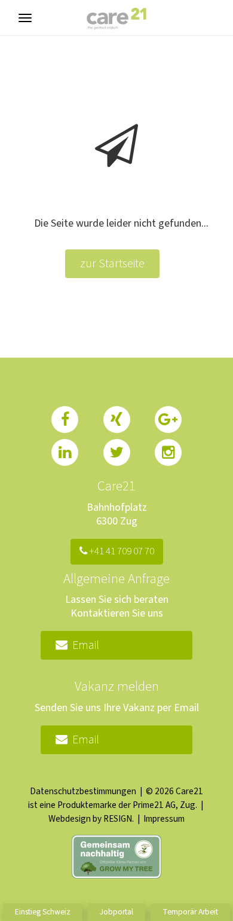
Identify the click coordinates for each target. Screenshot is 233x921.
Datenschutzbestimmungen (83, 791)
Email (83, 645)
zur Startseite (112, 263)
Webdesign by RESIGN (90, 818)
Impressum (164, 818)
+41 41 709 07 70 (120, 551)
